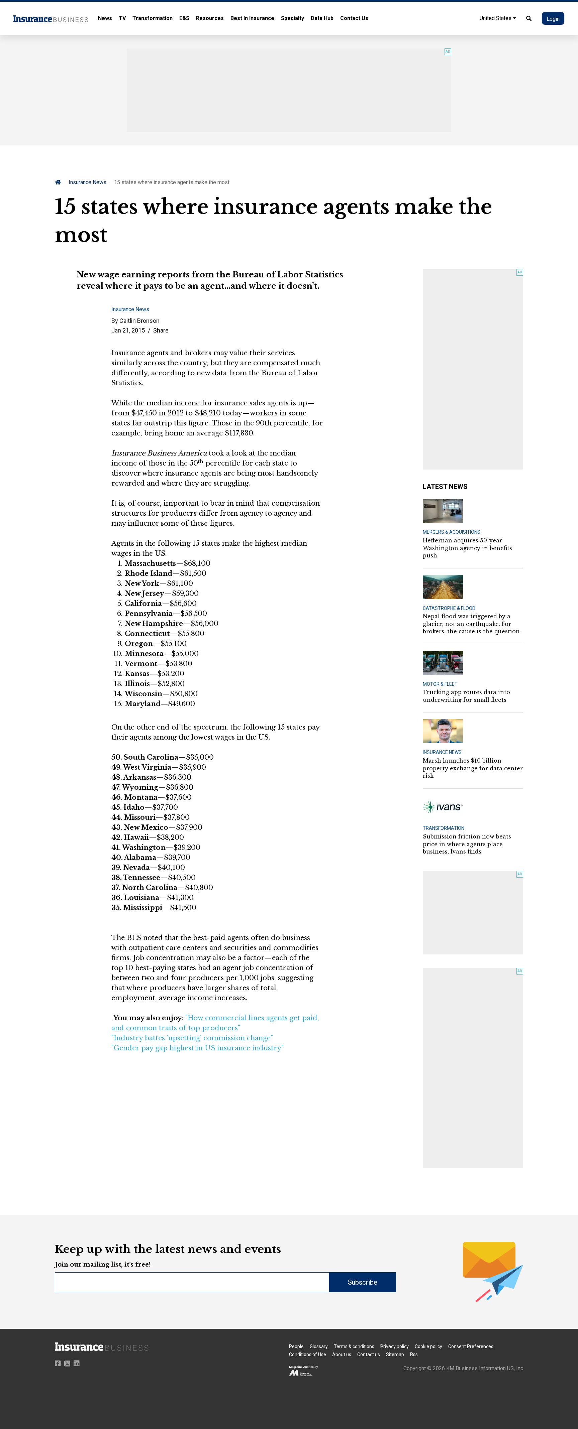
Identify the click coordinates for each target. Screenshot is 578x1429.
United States (496, 18)
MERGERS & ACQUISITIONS (451, 532)
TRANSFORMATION (443, 828)
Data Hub (322, 18)
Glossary (319, 1346)
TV (122, 18)
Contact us (368, 1354)
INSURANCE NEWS (442, 752)
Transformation (152, 18)
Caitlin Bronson (139, 320)
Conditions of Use (307, 1354)
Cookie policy (428, 1346)
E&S (184, 18)
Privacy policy (394, 1346)
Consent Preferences (470, 1346)
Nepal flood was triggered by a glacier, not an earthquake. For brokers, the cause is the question (471, 624)
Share (161, 330)
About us (341, 1354)
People (296, 1346)
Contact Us (354, 18)
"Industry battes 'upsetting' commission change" (192, 1038)
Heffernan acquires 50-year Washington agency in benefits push (467, 548)
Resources (210, 18)
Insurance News (87, 182)
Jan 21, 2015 (128, 330)
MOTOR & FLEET (440, 684)
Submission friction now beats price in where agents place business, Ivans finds (467, 844)
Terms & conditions (354, 1346)
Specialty (292, 18)
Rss (414, 1354)
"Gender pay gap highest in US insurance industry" (197, 1048)
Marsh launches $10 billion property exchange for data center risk (473, 768)
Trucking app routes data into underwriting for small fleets (466, 696)
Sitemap (395, 1354)
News (105, 18)
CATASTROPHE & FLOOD (449, 608)
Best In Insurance (252, 18)
